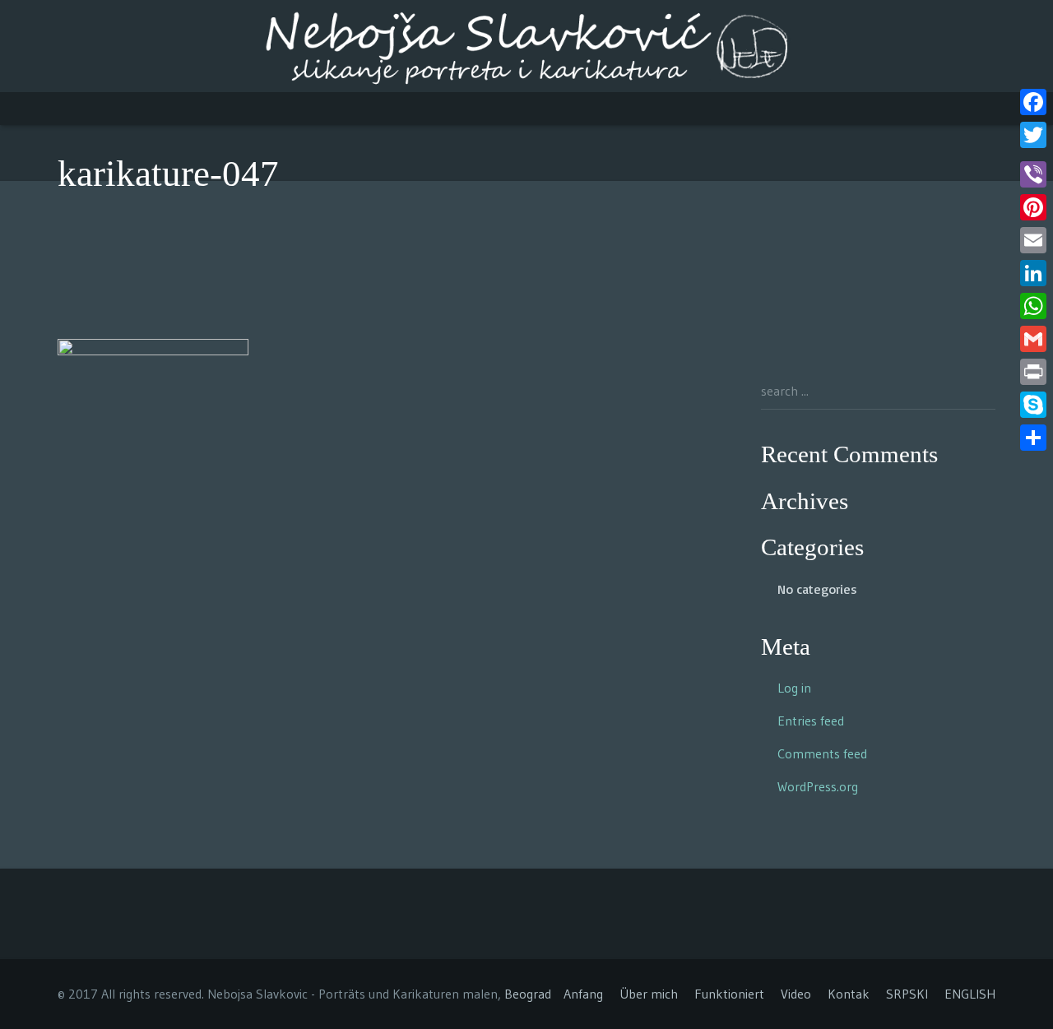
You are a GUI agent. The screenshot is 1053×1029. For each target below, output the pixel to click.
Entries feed (810, 720)
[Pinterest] (1033, 207)
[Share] (1033, 437)
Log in (794, 687)
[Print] (1033, 371)
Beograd (527, 993)
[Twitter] (1033, 134)
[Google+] (1033, 154)
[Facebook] (1033, 102)
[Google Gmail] (1033, 338)
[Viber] (1033, 174)
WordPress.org (817, 786)
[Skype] (1033, 404)
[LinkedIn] (1033, 273)
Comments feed (822, 753)
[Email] (1033, 240)
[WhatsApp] (1033, 306)
